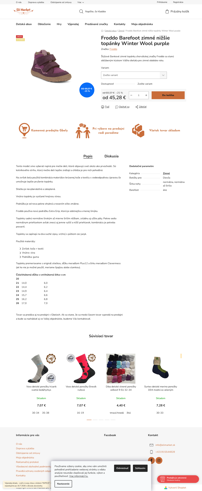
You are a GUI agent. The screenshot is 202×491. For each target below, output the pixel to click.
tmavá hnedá (117, 412)
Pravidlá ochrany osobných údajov (34, 471)
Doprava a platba (36, 2)
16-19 (80, 412)
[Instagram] (158, 460)
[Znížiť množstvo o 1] (131, 95)
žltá (129, 412)
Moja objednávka (25, 457)
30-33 (159, 412)
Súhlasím (140, 468)
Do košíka (168, 95)
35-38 (45, 412)
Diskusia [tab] (112, 156)
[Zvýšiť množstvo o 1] (146, 95)
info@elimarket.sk (165, 445)
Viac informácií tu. (78, 476)
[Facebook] (151, 460)
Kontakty (21, 475)
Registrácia (178, 2)
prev (18, 386)
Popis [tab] (88, 156)
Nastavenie (63, 483)
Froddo (113, 49)
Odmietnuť (122, 468)
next (183, 386)
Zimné (166, 173)
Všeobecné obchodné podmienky (33, 466)
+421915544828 (165, 452)
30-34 (35, 412)
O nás (19, 2)
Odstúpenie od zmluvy (61, 2)
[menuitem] (24, 24)
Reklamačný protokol (27, 462)
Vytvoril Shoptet (177, 487)
